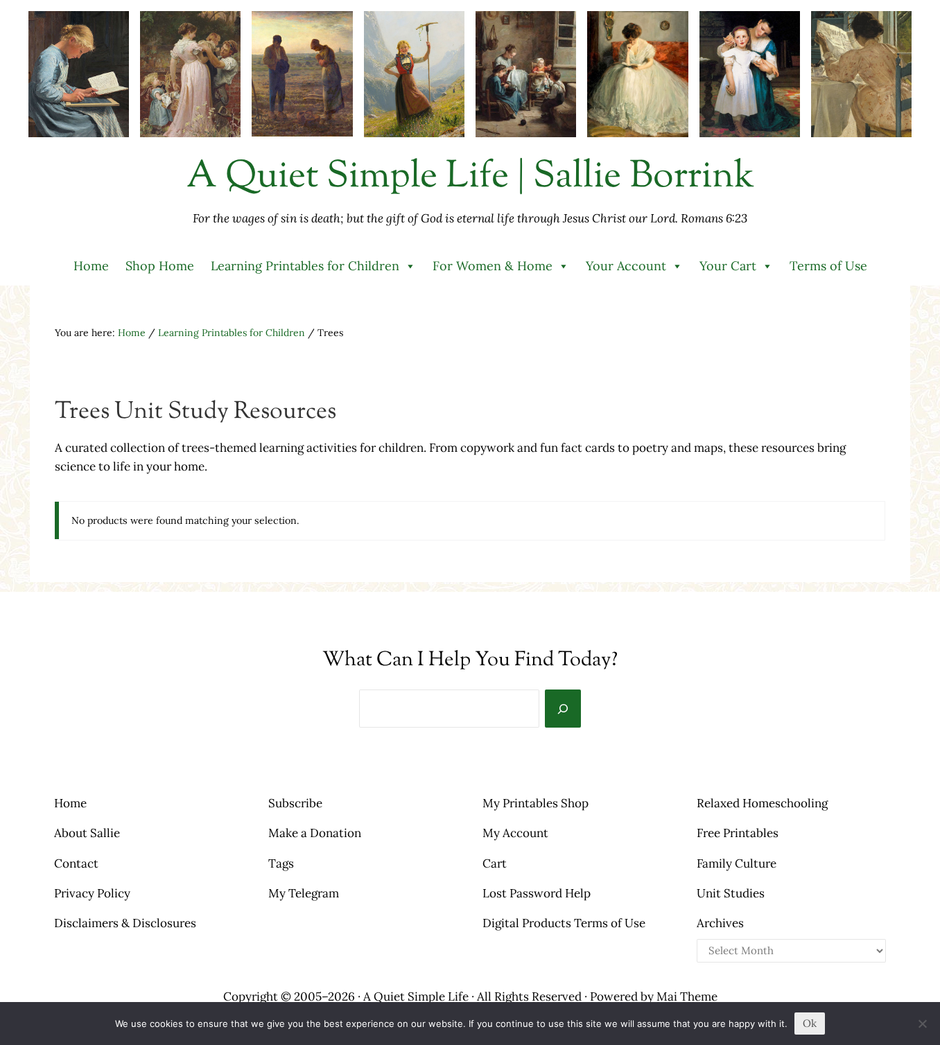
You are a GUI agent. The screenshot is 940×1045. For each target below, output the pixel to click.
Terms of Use (828, 266)
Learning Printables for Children (305, 266)
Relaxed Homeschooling (762, 803)
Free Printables (737, 833)
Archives (720, 923)
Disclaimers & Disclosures (125, 923)
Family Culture (736, 863)
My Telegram (303, 893)
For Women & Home (492, 266)
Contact (76, 863)
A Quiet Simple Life (416, 996)
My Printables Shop (535, 803)
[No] (923, 1023)
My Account (515, 833)
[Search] (563, 709)
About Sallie (87, 833)
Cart (494, 863)
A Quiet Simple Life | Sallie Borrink (470, 177)
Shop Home (159, 266)
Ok (810, 1023)
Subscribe (295, 803)
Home (91, 266)
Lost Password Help (536, 893)
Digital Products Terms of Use (563, 923)
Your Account (626, 266)
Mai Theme (686, 996)
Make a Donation (314, 833)
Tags (281, 863)
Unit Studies (731, 893)
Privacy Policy (92, 893)
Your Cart (727, 266)
